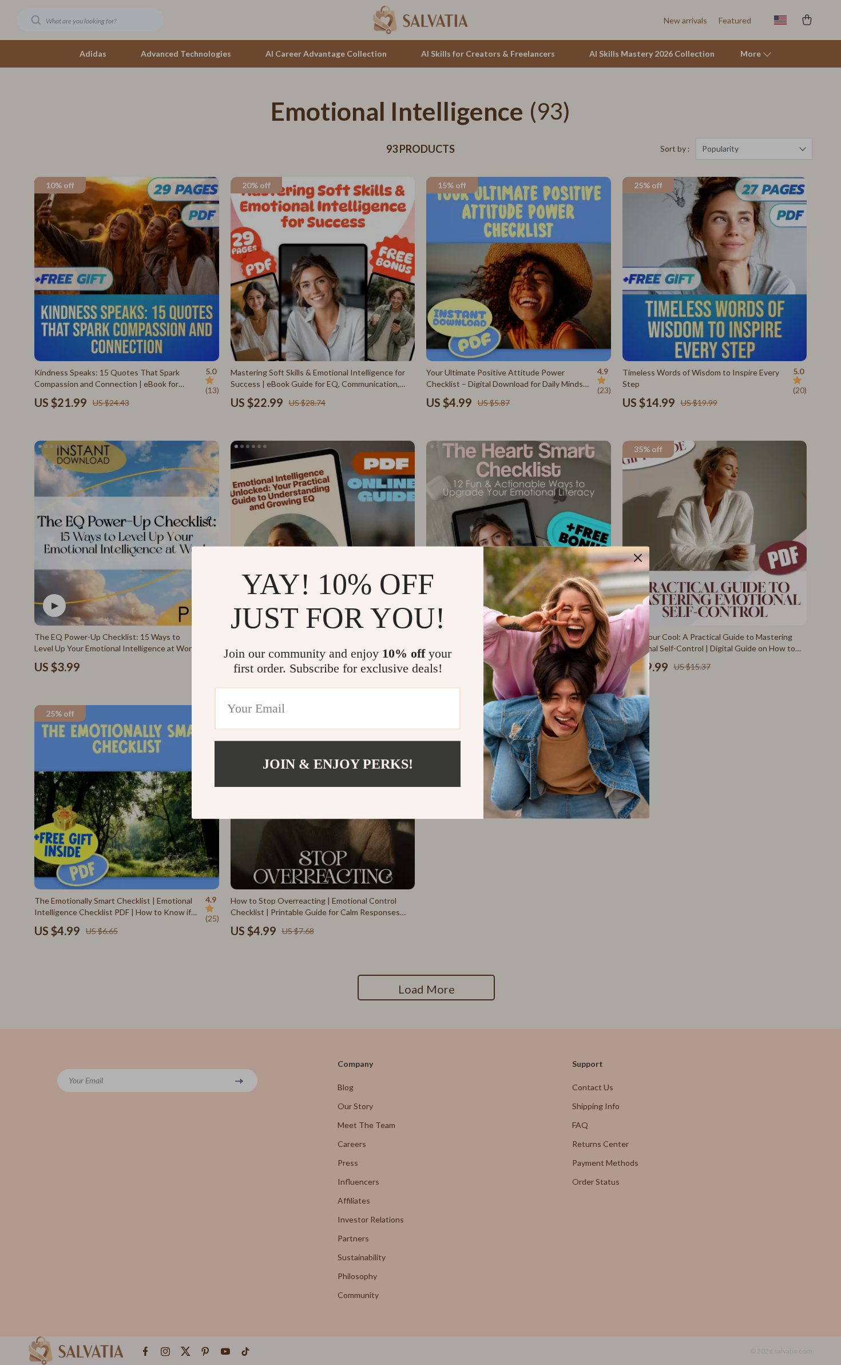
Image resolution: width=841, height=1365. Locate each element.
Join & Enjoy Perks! (338, 763)
